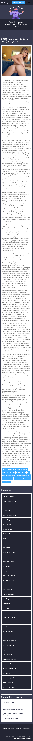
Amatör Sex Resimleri (9, 617)
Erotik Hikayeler (7, 524)
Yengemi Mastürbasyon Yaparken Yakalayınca (13, 714)
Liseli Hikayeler (7, 566)
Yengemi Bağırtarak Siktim (11, 718)
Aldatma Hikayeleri (8, 496)
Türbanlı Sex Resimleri (9, 668)
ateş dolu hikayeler (8, 472)
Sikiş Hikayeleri (7, 673)
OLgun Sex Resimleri (9, 650)
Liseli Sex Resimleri (8, 645)
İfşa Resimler (6, 547)
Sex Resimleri (7, 613)
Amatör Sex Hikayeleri (9, 501)
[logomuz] (16, 13)
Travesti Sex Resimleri (9, 664)
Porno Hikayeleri (7, 589)
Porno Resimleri (7, 654)
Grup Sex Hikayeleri (8, 543)
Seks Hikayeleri (7, 599)
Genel (4, 538)
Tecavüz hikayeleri (8, 678)
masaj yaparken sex (23, 476)
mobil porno (6, 571)
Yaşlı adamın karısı (8, 702)
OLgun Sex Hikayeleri (9, 575)
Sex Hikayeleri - (11, 736)
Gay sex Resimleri (8, 631)
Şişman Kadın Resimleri (10, 659)
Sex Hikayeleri (7, 603)
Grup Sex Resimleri (8, 636)
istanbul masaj (25, 738)
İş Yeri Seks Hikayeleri (9, 552)
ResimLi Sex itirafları (8, 594)
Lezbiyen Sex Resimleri (9, 640)
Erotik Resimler (7, 627)
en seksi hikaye (21, 472)
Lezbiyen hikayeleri (8, 561)
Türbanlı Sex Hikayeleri (9, 687)
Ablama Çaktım (8, 706)
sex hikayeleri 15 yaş (20, 479)
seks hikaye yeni (7, 479)
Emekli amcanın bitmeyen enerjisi (13, 709)
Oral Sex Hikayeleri (8, 580)
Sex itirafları (6, 608)
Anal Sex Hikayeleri (8, 506)
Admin (15, 25)
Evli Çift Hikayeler (7, 529)
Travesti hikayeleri (8, 682)
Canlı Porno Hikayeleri (9, 515)
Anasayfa (5, 2)
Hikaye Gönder (18, 2)
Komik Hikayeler (7, 557)
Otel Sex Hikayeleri (8, 585)
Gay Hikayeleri (7, 534)
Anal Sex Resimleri (8, 622)
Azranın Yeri (6, 510)
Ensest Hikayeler (7, 520)
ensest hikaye (21, 736)
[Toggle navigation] (29, 2)
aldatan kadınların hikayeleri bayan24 (14, 469)
